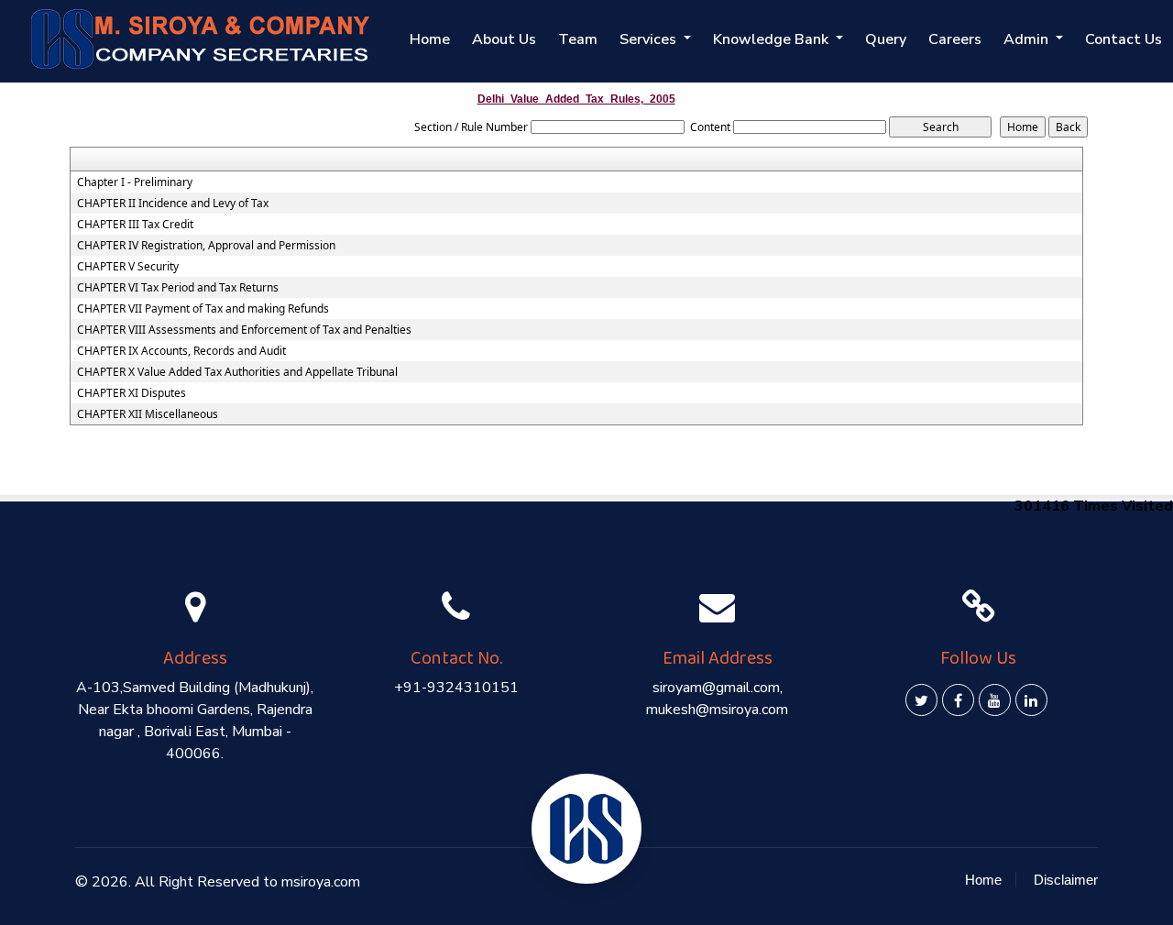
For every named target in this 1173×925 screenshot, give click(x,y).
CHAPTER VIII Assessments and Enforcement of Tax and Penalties (244, 330)
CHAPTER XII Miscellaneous (147, 414)
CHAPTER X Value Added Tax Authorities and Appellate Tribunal (237, 372)
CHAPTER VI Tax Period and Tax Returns (178, 288)
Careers (954, 39)
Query (885, 39)
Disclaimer (1066, 879)
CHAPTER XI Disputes (131, 393)
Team (577, 39)
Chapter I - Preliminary (134, 182)
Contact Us (1123, 39)
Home (430, 39)
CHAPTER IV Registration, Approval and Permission (206, 245)
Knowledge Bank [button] (772, 39)
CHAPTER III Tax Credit (135, 224)
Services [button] (649, 39)
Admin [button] (1027, 39)
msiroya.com (320, 882)
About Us (504, 39)
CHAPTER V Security (128, 266)
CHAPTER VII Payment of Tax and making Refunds (203, 309)
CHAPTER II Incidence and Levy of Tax (173, 203)
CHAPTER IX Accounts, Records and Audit (181, 351)
